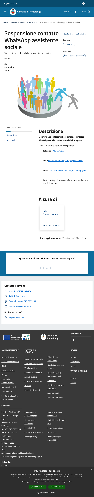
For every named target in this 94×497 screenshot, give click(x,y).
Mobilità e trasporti (32, 390)
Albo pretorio (6, 391)
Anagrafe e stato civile (33, 359)
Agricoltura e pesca (55, 397)
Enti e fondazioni (8, 370)
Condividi (67, 34)
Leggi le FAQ (29, 427)
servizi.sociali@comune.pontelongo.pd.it (68, 170)
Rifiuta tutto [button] (57, 487)
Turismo (27, 385)
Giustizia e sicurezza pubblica (55, 366)
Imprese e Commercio (33, 372)
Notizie (73, 357)
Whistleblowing (30, 436)
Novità (14, 22)
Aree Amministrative (10, 361)
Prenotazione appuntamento (30, 414)
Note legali (51, 432)
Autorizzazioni (53, 392)
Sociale (32, 22)
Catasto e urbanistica (33, 381)
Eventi (73, 382)
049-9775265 (58, 151)
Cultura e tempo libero (33, 363)
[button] (47, 492)
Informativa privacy (55, 427)
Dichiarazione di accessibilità (54, 438)
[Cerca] (88, 11)
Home (5, 22)
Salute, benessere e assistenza (55, 387)
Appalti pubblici (30, 376)
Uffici (3, 366)
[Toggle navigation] (4, 11)
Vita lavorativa (30, 368)
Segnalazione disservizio (29, 422)
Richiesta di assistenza (33, 432)
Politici (4, 374)
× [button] (91, 470)
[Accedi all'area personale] (83, 3)
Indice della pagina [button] (14, 127)
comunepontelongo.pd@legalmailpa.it (65, 160)
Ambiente (51, 380)
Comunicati (75, 361)
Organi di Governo (9, 357)
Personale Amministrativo (7, 381)
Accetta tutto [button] (37, 487)
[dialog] (47, 482)
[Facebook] (74, 11)
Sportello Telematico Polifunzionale (9, 397)
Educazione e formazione (52, 359)
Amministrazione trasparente (54, 414)
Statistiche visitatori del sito (57, 422)
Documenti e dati (8, 387)
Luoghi (73, 378)
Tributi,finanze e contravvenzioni (54, 374)
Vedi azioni (80, 34)
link (70, 482)
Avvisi (22, 22)
